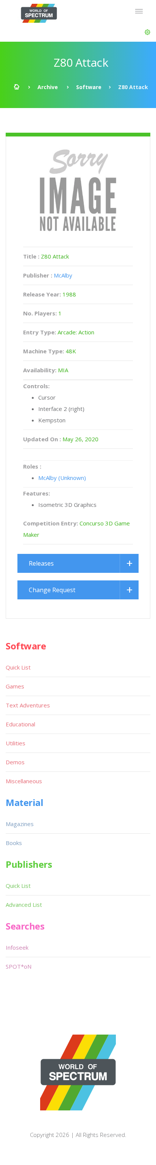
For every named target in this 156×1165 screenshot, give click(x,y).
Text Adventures (28, 705)
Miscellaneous (24, 781)
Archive (47, 87)
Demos (15, 762)
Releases (41, 563)
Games (15, 686)
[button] (147, 32)
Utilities (15, 743)
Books (14, 843)
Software (88, 87)
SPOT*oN (18, 966)
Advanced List (24, 904)
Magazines (20, 824)
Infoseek (17, 947)
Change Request (52, 590)
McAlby (63, 275)
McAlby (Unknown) (62, 477)
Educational (20, 724)
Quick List (18, 667)
